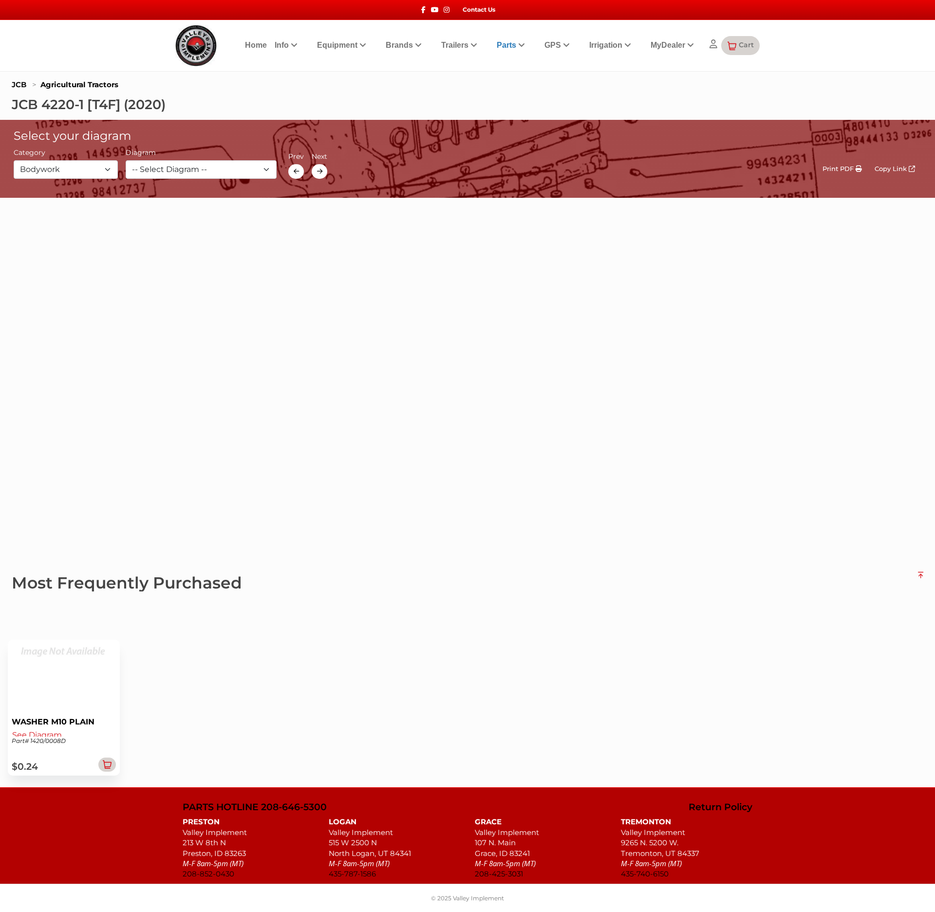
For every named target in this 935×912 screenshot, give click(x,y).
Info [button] (283, 45)
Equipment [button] (338, 45)
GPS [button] (553, 45)
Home (256, 45)
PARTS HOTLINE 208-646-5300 (255, 807)
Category (29, 152)
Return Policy (720, 807)
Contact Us (479, 9)
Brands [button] (400, 45)
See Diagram (37, 735)
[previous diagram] (296, 171)
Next (319, 156)
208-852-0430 (208, 873)
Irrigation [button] (606, 45)
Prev (296, 156)
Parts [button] (507, 45)
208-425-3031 (499, 873)
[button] (740, 45)
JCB (19, 84)
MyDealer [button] (669, 45)
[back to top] (920, 579)
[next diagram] (319, 171)
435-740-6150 (645, 873)
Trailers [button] (455, 45)
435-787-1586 (352, 873)
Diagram (141, 152)
